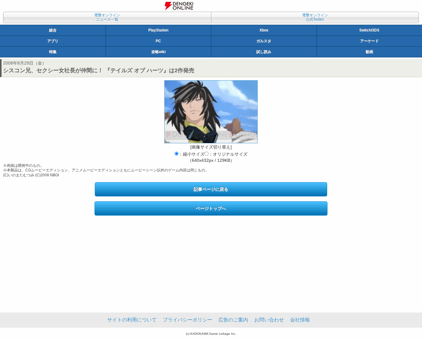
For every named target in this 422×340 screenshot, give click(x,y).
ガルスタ (263, 41)
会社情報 (300, 319)
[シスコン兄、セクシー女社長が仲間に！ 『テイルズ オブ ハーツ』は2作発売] (211, 111)
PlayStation (158, 30)
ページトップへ (211, 208)
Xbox (264, 30)
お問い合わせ (269, 319)
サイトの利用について (132, 319)
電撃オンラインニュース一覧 (107, 17)
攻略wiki (158, 52)
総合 (53, 30)
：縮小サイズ (192, 154)
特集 (53, 52)
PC (158, 41)
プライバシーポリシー (187, 319)
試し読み (263, 52)
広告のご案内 (233, 319)
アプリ (52, 41)
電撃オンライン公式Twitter (315, 17)
